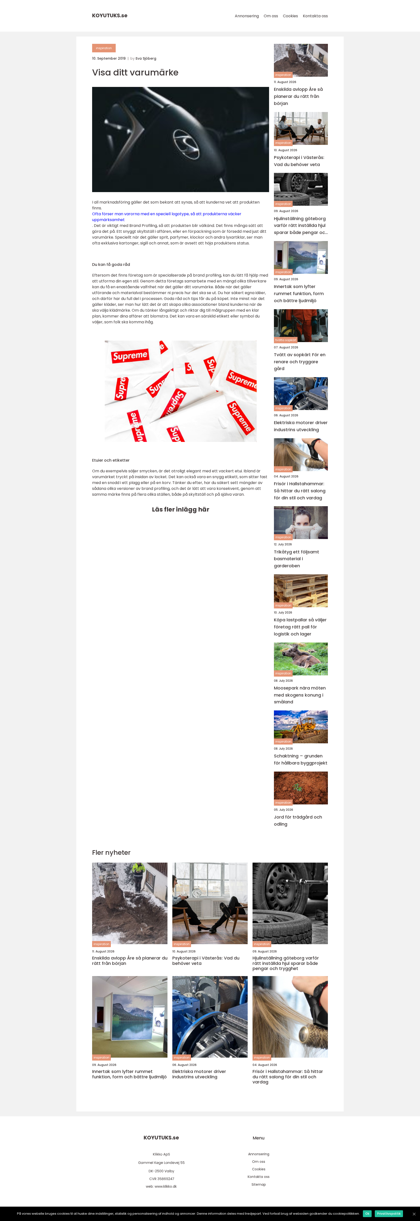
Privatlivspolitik (389, 1214)
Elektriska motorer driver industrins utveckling (301, 426)
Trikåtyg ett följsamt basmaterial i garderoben (296, 559)
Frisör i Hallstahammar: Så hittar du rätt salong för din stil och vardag (299, 491)
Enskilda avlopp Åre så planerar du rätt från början (298, 96)
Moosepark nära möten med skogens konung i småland (300, 695)
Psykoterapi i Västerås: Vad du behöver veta (299, 161)
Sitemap (259, 1184)
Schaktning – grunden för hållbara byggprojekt (300, 759)
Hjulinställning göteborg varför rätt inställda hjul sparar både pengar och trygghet (301, 225)
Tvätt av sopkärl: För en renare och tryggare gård (299, 362)
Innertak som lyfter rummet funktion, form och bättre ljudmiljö (299, 293)
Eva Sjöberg (146, 58)
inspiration (104, 48)
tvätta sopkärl (285, 340)
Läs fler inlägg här (180, 509)
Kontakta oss (315, 16)
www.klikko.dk (166, 1186)
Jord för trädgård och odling (298, 820)
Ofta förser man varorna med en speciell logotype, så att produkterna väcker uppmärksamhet (166, 217)
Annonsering (247, 16)
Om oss (271, 16)
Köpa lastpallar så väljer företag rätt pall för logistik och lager (300, 627)
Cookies (290, 16)
